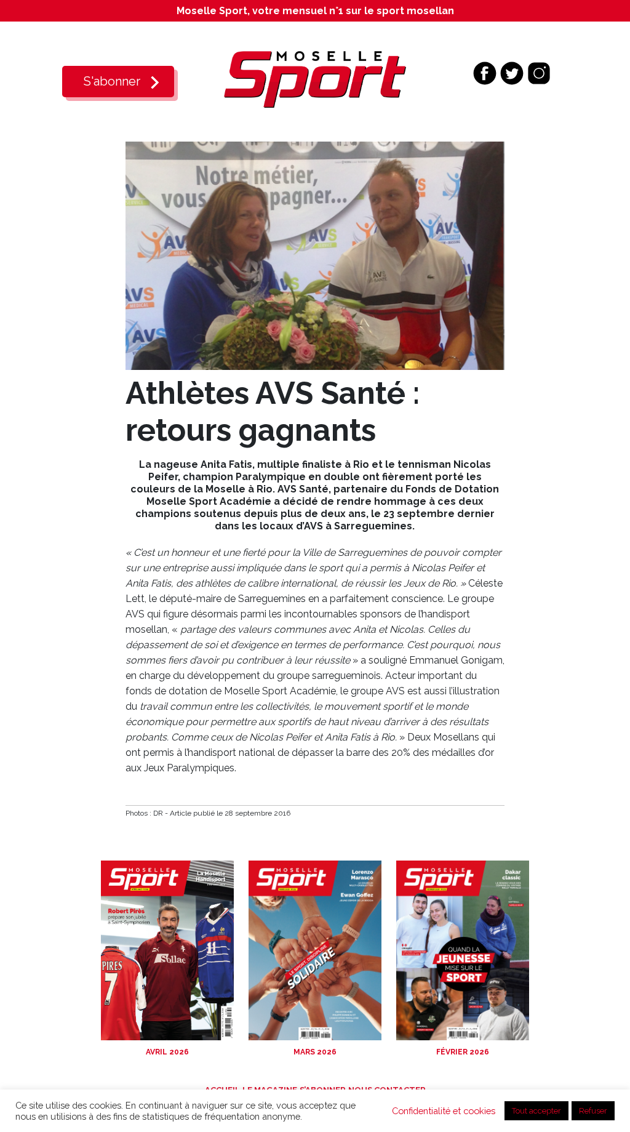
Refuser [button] (593, 1110)
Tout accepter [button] (536, 1110)
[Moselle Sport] (315, 78)
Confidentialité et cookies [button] (443, 1111)
